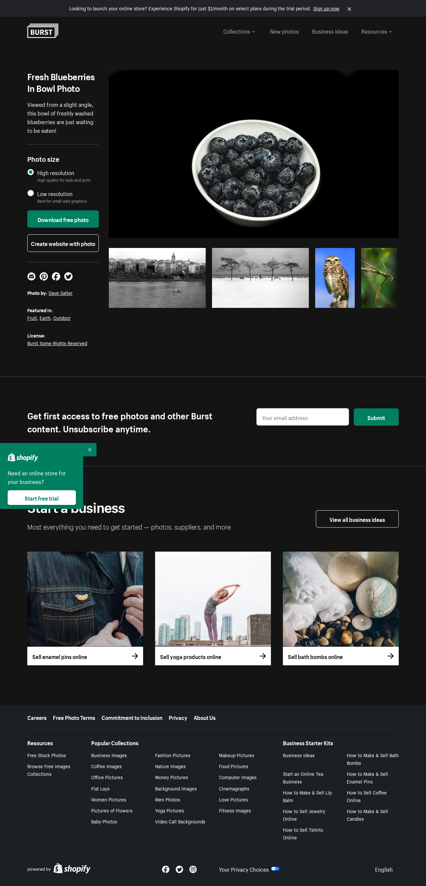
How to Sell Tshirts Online (303, 833)
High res (159, 301)
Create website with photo (63, 243)
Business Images (109, 755)
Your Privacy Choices (244, 868)
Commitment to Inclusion (132, 717)
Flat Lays (100, 788)
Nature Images (170, 766)
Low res (185, 301)
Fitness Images (235, 810)
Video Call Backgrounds (180, 821)
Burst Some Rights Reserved (57, 342)
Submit (376, 417)
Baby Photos (104, 821)
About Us (205, 717)
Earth (45, 317)
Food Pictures (233, 766)
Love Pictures (233, 799)
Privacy (178, 717)
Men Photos (167, 799)
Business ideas (330, 30)
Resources (374, 30)
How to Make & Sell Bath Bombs (373, 758)
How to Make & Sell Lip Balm (307, 795)
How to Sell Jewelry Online (304, 814)
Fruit (32, 317)
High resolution (55, 172)
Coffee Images (106, 766)
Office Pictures (107, 776)
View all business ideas (357, 519)
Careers (37, 717)
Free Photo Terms (74, 717)
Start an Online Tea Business (303, 777)
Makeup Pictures (236, 755)
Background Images (176, 788)
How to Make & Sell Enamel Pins (367, 777)
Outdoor (62, 317)
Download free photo (63, 219)
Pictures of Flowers (111, 810)
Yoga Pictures (169, 810)
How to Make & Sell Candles (367, 814)
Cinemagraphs (234, 788)
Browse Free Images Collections (48, 769)
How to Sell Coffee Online (367, 795)
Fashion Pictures (172, 755)
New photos (284, 30)
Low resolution (55, 193)
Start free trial (42, 497)
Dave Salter (61, 292)
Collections (236, 30)
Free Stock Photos (46, 755)
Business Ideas (299, 755)
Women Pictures (108, 799)
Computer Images (238, 776)
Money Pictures (171, 776)
